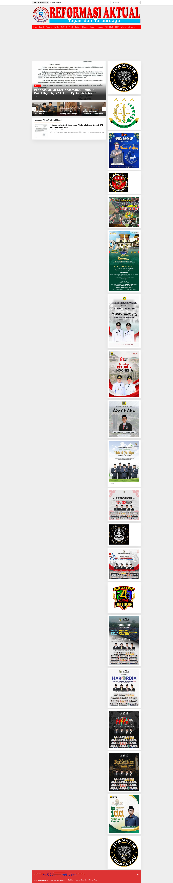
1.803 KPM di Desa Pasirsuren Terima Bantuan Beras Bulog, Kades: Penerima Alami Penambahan (68, 113)
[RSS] (137, 874)
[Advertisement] (86, 44)
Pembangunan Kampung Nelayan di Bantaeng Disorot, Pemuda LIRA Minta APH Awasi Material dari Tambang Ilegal (93, 113)
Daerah (37, 86)
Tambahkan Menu (55, 2)
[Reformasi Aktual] (86, 15)
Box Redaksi (69, 880)
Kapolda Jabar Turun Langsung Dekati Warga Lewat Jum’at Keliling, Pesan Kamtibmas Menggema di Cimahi (43, 113)
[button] (139, 2)
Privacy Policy (93, 880)
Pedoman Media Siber (81, 880)
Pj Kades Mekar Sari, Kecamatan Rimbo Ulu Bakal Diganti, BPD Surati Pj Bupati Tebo (65, 91)
